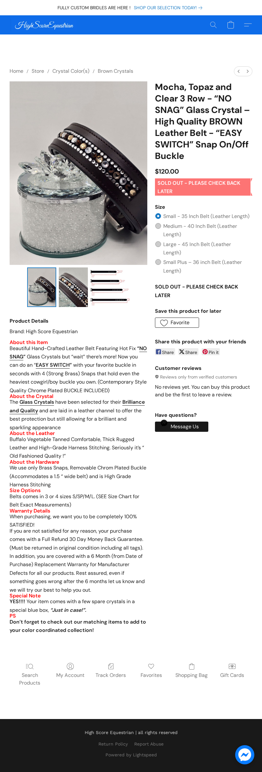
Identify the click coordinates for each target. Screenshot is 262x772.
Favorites (151, 675)
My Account (70, 675)
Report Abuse (149, 743)
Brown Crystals (115, 71)
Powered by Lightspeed (131, 754)
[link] (169, 7)
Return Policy (113, 743)
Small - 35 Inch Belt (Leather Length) (206, 216)
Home (16, 71)
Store (38, 71)
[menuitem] (238, 71)
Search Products (29, 679)
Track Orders (111, 675)
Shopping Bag (191, 675)
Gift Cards (232, 675)
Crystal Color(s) (70, 71)
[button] (43, 25)
